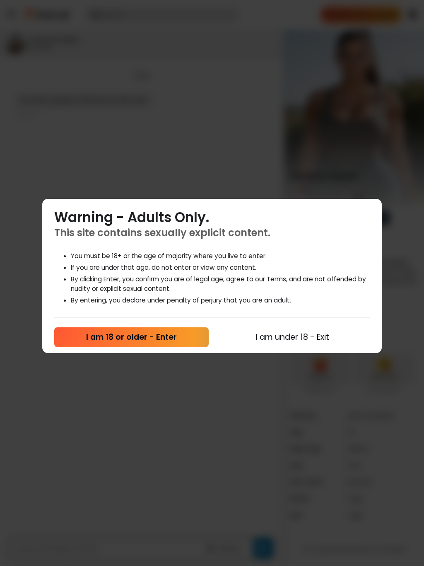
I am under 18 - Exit (292, 337)
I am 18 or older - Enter (131, 337)
